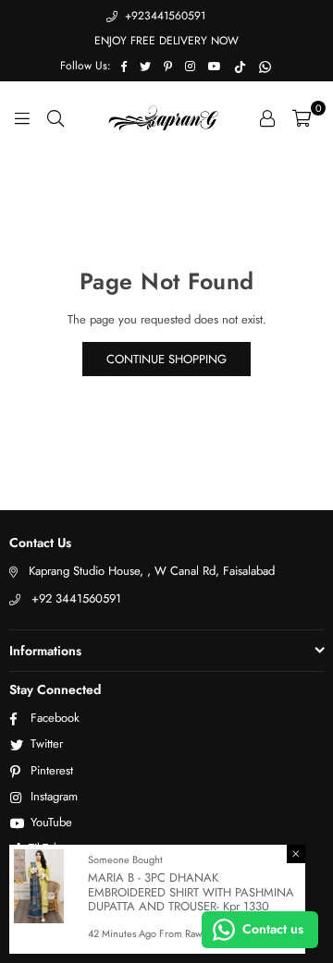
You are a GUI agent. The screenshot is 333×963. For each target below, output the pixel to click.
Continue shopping (166, 359)
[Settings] (267, 117)
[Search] (55, 117)
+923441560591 (163, 15)
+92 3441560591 (76, 598)
